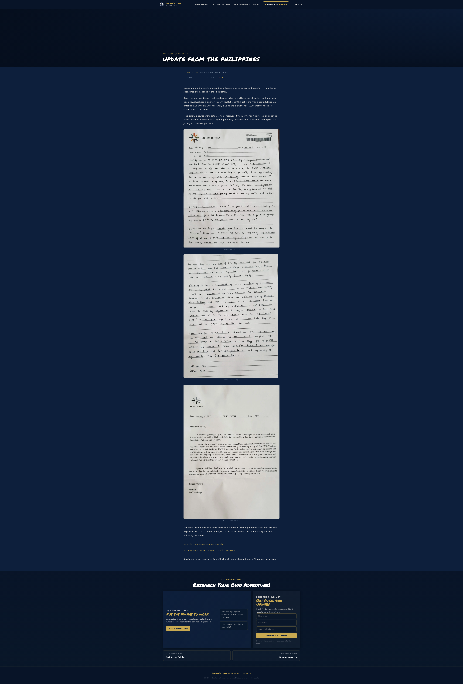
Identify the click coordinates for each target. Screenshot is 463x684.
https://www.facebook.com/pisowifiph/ (203, 544)
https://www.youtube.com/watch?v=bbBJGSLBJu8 (209, 550)
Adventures (201, 4)
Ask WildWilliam (178, 628)
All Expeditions (191, 72)
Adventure (277, 4)
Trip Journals (242, 4)
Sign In (298, 4)
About (256, 4)
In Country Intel (221, 4)
